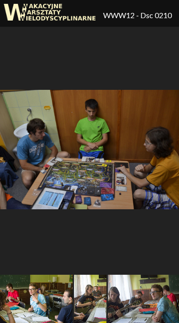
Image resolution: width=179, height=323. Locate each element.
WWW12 (119, 15)
